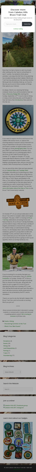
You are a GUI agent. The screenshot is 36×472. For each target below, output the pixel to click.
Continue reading (18, 29)
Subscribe (27, 24)
